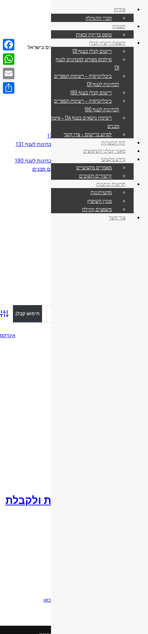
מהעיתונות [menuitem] (101, 192)
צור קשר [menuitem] (117, 217)
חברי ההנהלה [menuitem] (98, 17)
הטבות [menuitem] (118, 26)
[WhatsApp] (8, 59)
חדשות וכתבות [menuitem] (110, 183)
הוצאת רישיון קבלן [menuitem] (107, 42)
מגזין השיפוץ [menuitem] (99, 200)
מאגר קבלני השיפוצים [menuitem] (104, 150)
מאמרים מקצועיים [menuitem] (94, 167)
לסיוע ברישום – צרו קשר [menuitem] (88, 134)
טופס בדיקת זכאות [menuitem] (94, 34)
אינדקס (7, 335)
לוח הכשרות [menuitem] (113, 142)
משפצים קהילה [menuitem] (97, 209)
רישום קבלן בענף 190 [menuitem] (91, 92)
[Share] (8, 88)
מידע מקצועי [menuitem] (113, 159)
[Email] (8, 73)
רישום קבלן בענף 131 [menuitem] (92, 51)
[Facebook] (8, 44)
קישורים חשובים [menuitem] (95, 175)
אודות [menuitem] (119, 9)
